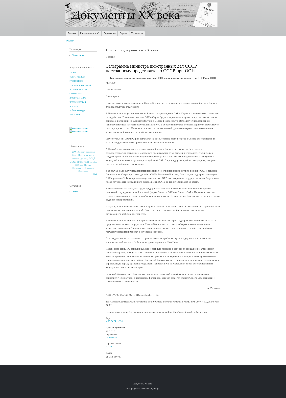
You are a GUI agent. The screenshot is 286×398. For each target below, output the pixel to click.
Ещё (95, 174)
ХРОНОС (73, 72)
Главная (72, 33)
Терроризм (89, 168)
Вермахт (81, 152)
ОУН (86, 161)
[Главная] (142, 15)
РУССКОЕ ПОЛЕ (76, 81)
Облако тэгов (78, 55)
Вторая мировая (86, 155)
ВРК (74, 151)
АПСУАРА (74, 106)
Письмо (87, 164)
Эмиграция (83, 171)
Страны (123, 33)
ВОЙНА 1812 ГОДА (77, 110)
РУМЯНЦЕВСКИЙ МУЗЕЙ (81, 85)
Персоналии (109, 33)
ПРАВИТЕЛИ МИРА (78, 98)
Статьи (75, 191)
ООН (121, 321)
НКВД (80, 161)
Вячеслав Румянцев (150, 388)
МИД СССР (111, 321)
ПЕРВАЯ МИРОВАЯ (78, 102)
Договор (84, 158)
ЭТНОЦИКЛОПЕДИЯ (78, 89)
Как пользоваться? (89, 33)
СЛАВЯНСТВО (75, 94)
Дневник (75, 158)
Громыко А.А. (112, 337)
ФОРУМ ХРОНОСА (77, 77)
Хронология (137, 33)
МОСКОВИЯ (75, 115)
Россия (109, 346)
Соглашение (78, 168)
